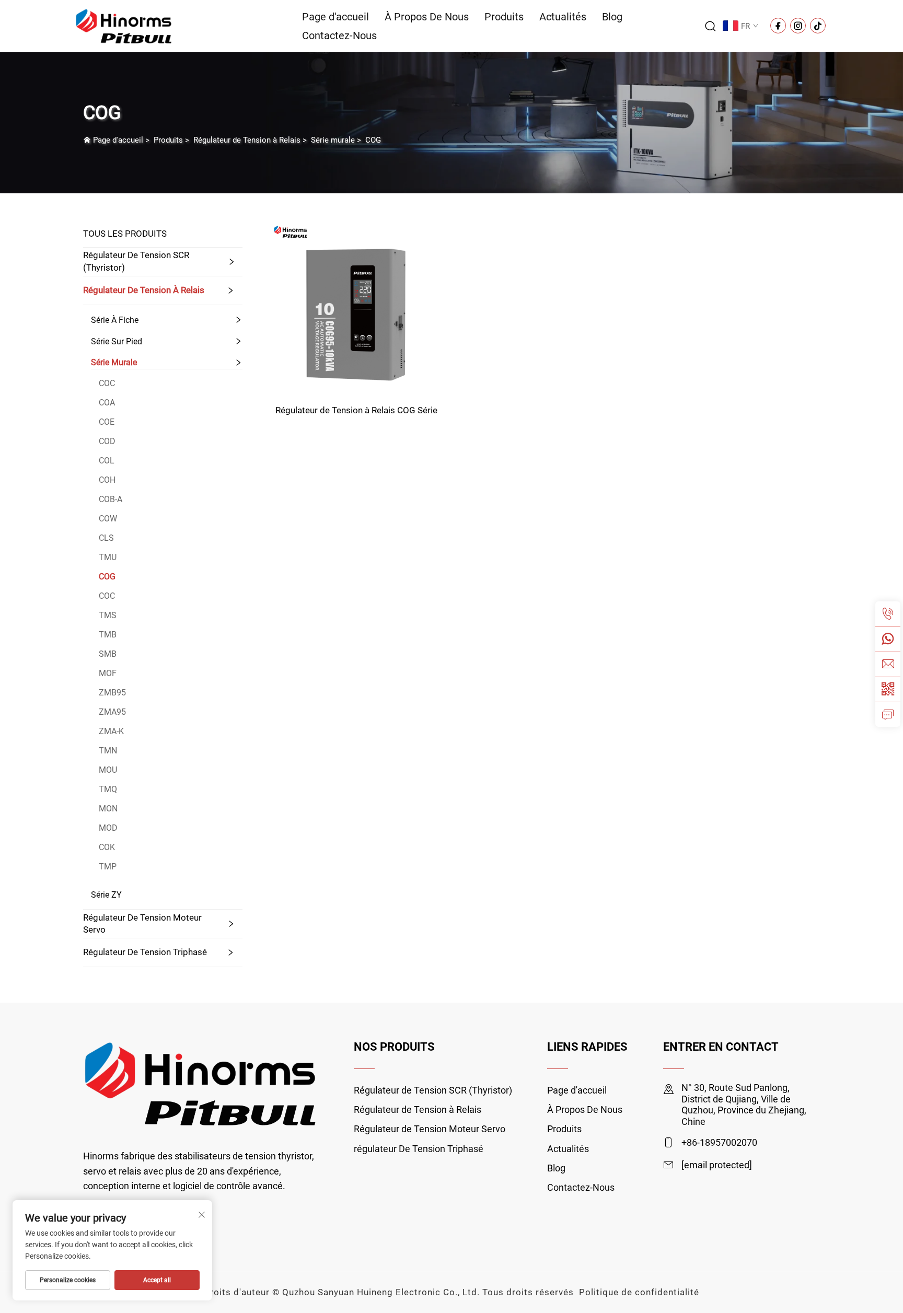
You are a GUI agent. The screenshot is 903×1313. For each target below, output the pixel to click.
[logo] (123, 25)
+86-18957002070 (719, 1142)
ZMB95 (112, 693)
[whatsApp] (887, 639)
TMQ (108, 789)
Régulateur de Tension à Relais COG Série (356, 410)
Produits (504, 16)
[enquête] (887, 714)
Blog (612, 16)
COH (107, 480)
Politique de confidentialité (639, 1292)
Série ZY (106, 895)
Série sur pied (116, 341)
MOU (108, 770)
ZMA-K (111, 731)
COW (108, 519)
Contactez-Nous (339, 35)
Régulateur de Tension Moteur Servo (142, 923)
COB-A (110, 499)
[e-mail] (887, 664)
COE (106, 422)
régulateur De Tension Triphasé (145, 952)
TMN (108, 751)
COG (373, 140)
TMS (108, 615)
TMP (108, 867)
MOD (108, 828)
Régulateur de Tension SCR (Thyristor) (136, 261)
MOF (108, 673)
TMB (108, 635)
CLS (106, 538)
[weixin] (887, 689)
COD (107, 441)
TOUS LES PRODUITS (125, 233)
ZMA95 (112, 712)
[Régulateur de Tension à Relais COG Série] (357, 307)
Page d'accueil (335, 16)
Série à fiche (114, 320)
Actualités (562, 16)
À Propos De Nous (427, 16)
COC (107, 383)
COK (107, 847)
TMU (108, 557)
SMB (108, 654)
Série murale (333, 140)
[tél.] (887, 613)
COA (107, 403)
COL (106, 461)
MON (108, 809)
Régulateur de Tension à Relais (246, 140)
